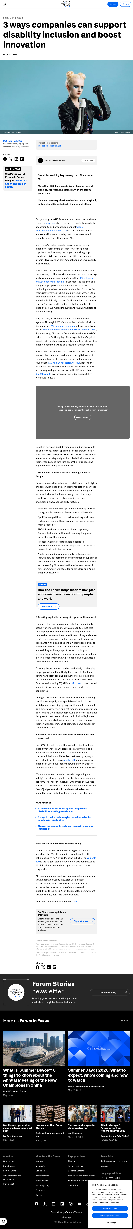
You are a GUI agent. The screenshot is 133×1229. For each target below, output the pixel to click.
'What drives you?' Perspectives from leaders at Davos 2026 (113, 1128)
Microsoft (77, 683)
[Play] (40, 160)
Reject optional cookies (109, 1215)
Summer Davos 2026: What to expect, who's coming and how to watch (98, 1075)
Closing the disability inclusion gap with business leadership (65, 827)
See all (125, 1020)
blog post (50, 223)
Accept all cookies (110, 1208)
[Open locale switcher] (3, 1221)
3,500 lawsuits (43, 374)
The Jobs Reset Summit (49, 146)
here (75, 901)
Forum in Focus (13, 18)
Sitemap (66, 1217)
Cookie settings (110, 1222)
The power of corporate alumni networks (81, 1126)
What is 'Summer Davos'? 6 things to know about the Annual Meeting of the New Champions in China (29, 1078)
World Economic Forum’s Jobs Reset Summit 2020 (69, 329)
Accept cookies (82, 417)
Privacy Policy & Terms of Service (66, 1212)
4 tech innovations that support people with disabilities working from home (62, 810)
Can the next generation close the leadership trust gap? (17, 1128)
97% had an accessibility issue (64, 362)
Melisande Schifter (12, 141)
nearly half (69, 760)
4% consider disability (63, 326)
